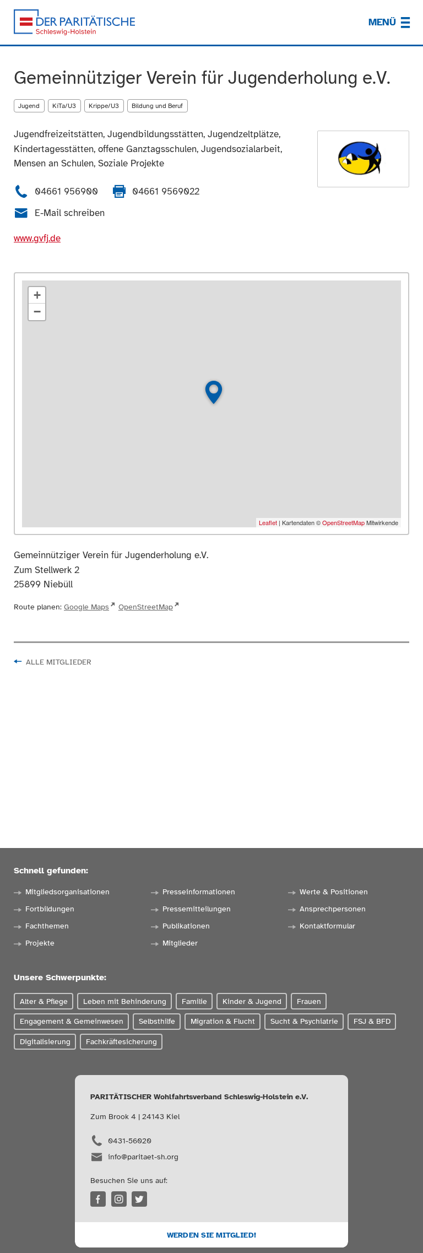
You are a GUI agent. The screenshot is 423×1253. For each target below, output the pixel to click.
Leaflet (268, 522)
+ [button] (37, 295)
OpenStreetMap (343, 522)
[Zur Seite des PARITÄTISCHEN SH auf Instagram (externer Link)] (119, 1199)
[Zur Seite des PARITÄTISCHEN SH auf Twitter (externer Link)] (139, 1199)
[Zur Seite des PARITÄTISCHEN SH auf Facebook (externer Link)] (98, 1199)
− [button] (37, 311)
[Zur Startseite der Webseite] (74, 22)
